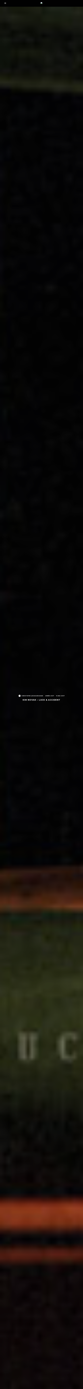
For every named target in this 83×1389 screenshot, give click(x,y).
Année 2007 (49, 696)
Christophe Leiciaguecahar (32, 696)
